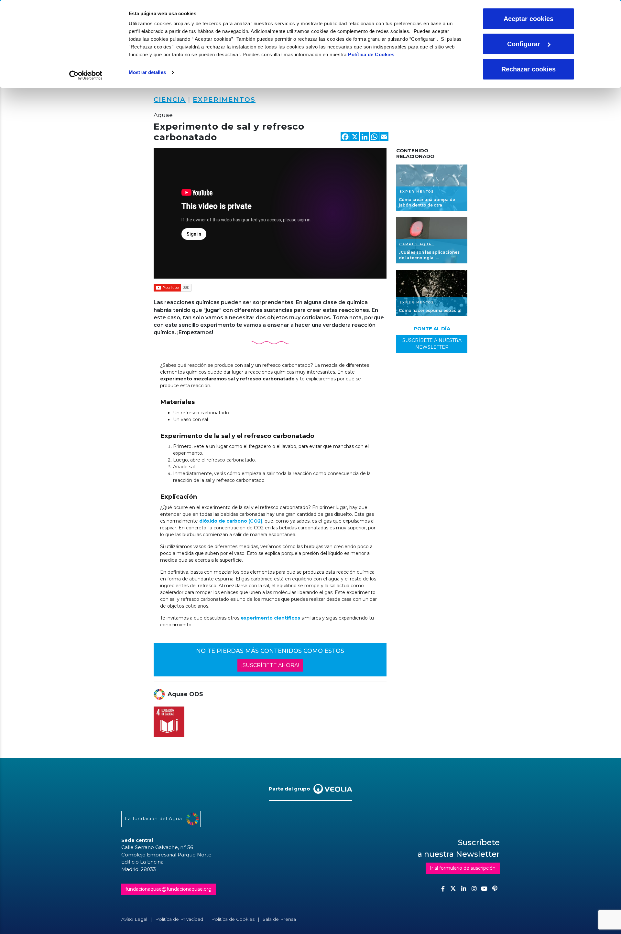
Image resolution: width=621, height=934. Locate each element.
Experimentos (224, 99)
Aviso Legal (134, 919)
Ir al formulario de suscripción (463, 868)
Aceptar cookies (528, 18)
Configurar (523, 44)
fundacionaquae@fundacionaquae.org (168, 889)
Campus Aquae (416, 244)
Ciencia (170, 99)
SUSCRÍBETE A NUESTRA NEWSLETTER (432, 343)
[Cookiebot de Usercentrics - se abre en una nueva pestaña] (86, 75)
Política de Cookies (371, 54)
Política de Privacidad (179, 919)
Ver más (431, 188)
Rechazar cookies (528, 69)
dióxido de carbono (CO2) (230, 521)
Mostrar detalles (147, 72)
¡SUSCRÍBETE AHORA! (270, 665)
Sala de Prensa (279, 919)
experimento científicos (270, 618)
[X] (355, 137)
